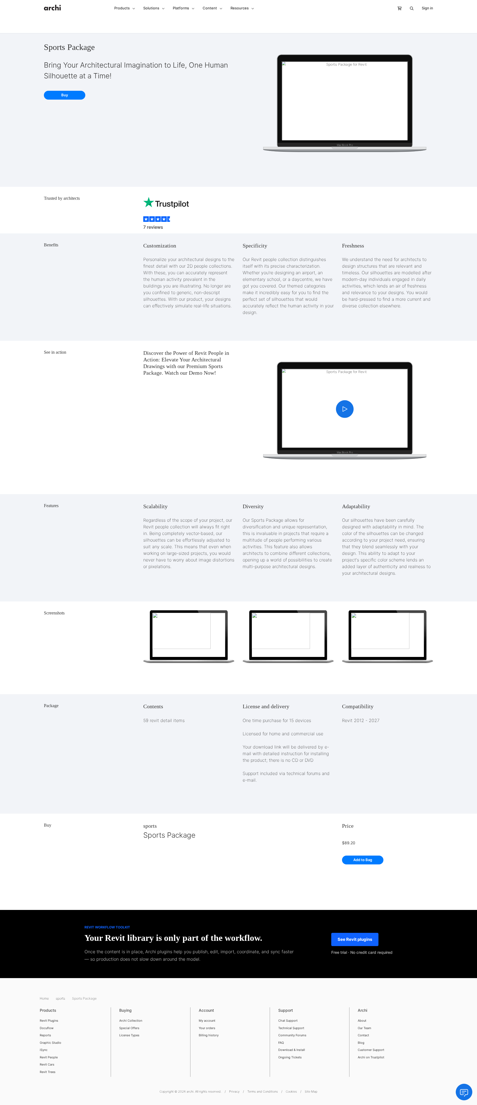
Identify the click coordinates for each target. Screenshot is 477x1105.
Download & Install (291, 1050)
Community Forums (292, 1035)
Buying (125, 1010)
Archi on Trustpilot (371, 1057)
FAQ (281, 1043)
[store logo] (52, 5)
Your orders (207, 1028)
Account (206, 1010)
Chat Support (288, 1021)
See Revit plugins (355, 939)
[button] (124, 8)
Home (45, 998)
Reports (45, 1035)
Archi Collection (130, 1021)
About (362, 1021)
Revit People (49, 1057)
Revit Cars (47, 1064)
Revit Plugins (49, 1021)
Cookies (291, 1091)
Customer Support (371, 1050)
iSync (43, 1050)
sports (150, 826)
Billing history (209, 1035)
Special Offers (129, 1028)
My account (207, 1021)
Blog (361, 1043)
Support (285, 1010)
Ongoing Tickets (290, 1057)
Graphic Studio (50, 1043)
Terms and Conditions (262, 1091)
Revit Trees (47, 1072)
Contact (363, 1035)
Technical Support (291, 1028)
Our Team (364, 1028)
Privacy (234, 1091)
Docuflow (47, 1028)
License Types (129, 1035)
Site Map (311, 1091)
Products (48, 1010)
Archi (362, 1010)
